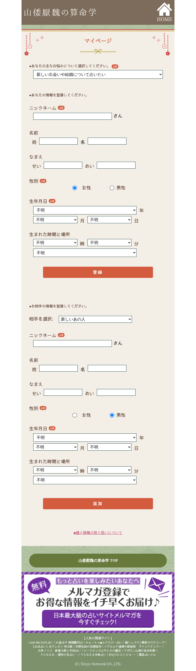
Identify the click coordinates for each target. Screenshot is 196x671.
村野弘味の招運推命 (88, 646)
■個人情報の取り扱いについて (98, 532)
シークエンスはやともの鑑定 (102, 650)
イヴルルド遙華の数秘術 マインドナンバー (133, 646)
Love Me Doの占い (41, 642)
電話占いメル (147, 654)
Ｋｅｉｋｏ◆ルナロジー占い (104, 642)
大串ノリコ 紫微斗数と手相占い (59, 650)
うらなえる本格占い (93, 654)
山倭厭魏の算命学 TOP (98, 560)
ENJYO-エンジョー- (122, 654)
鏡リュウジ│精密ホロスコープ (144, 642)
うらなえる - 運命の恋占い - (58, 654)
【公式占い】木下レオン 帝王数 (52, 646)
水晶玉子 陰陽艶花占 (69, 642)
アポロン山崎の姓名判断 (139, 650)
